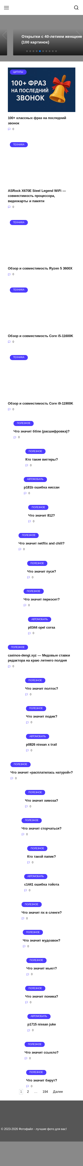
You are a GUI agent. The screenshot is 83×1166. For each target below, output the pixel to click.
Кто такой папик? (41, 856)
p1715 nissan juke (41, 1024)
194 (45, 1092)
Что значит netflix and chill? (41, 543)
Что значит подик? (41, 716)
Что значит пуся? (41, 571)
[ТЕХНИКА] (41, 182)
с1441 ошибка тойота (41, 884)
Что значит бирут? (41, 1080)
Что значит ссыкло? (41, 1052)
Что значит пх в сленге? (42, 912)
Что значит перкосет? (42, 599)
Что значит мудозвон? (41, 940)
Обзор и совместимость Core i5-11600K (40, 336)
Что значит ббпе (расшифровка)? (41, 431)
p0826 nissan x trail (41, 744)
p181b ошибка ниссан (41, 487)
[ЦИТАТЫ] (41, 109)
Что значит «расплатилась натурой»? (41, 772)
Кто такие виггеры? (41, 459)
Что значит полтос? (41, 688)
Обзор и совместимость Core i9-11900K (40, 403)
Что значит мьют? (41, 968)
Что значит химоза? (41, 800)
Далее (58, 1092)
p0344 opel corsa (41, 627)
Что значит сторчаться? (41, 828)
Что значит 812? (41, 515)
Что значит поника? (41, 996)
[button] (27, 51)
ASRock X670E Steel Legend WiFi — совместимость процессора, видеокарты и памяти (37, 196)
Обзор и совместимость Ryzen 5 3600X (40, 268)
